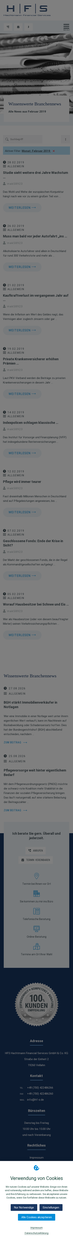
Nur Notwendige (24, 1207)
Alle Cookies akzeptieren (36, 1217)
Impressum (37, 1227)
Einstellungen (51, 1207)
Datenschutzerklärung (36, 1233)
